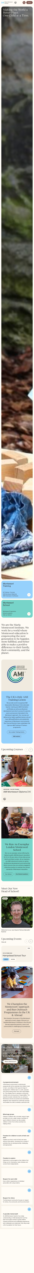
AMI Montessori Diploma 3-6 (10, 756)
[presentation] (27, 750)
